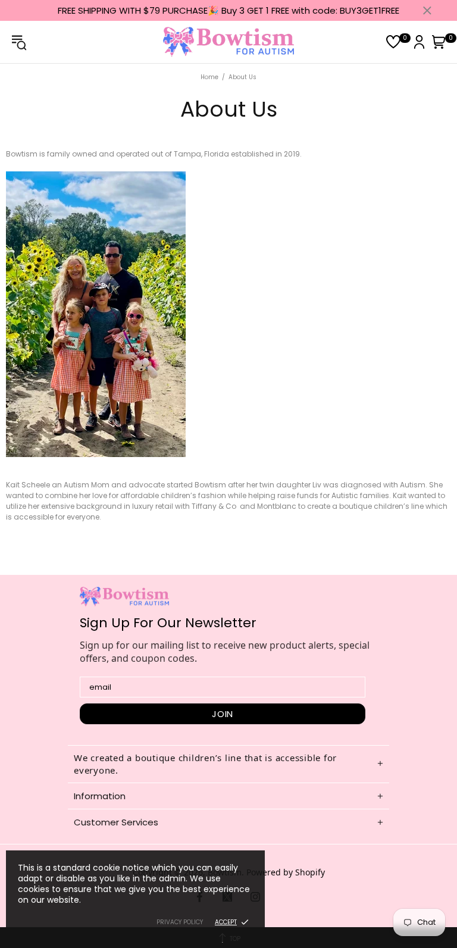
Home (209, 77)
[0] (393, 42)
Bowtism (228, 42)
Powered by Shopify (285, 872)
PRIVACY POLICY (179, 922)
